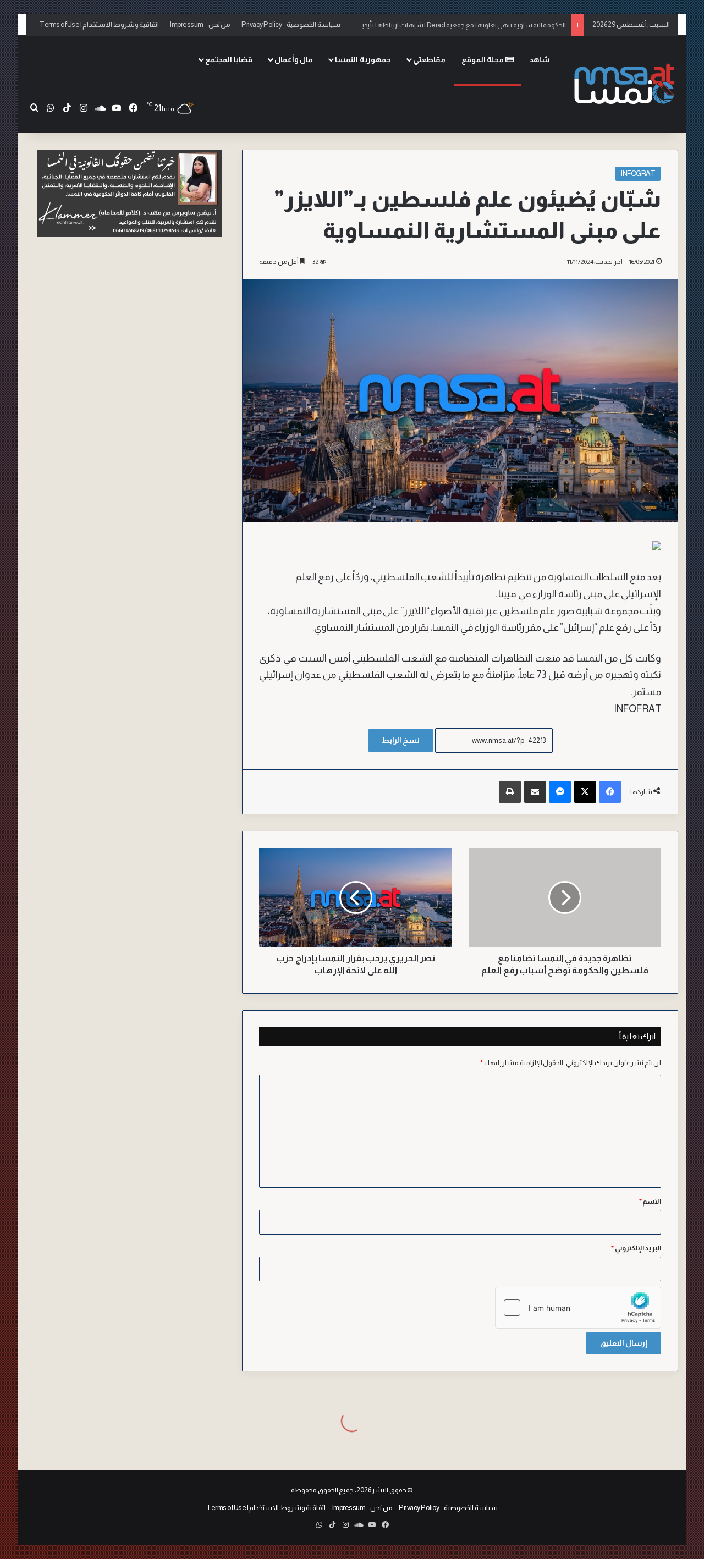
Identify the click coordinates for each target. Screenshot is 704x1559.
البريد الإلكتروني (636, 1248)
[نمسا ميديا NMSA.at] (623, 84)
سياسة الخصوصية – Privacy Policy (290, 24)
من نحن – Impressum (200, 24)
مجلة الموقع (483, 59)
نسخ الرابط (401, 740)
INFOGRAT (638, 173)
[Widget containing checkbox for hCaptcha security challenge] (578, 1308)
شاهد (539, 59)
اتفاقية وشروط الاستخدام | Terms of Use (99, 24)
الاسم (650, 1201)
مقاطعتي (429, 59)
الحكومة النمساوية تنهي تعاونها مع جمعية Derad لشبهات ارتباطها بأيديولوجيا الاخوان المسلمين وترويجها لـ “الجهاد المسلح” (390, 24)
